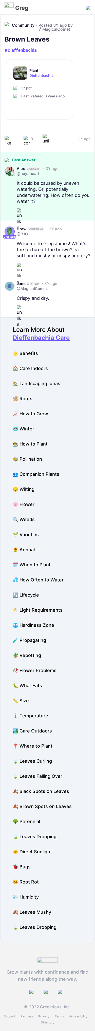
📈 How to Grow (30, 413)
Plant (33, 70)
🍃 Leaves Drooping (34, 927)
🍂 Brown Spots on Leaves (42, 806)
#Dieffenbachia (21, 50)
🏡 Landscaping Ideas (36, 383)
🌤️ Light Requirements (38, 610)
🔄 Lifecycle (26, 595)
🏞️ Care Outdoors (32, 730)
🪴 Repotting (27, 655)
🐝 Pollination (27, 459)
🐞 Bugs (22, 866)
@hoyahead (28, 173)
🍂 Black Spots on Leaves (41, 791)
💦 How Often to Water (38, 579)
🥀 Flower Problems (34, 670)
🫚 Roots (22, 398)
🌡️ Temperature (30, 715)
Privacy (43, 1016)
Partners (27, 1016)
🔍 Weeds (24, 519)
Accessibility (78, 1016)
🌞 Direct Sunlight (32, 851)
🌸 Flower (23, 504)
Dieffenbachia (41, 75)
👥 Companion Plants (36, 474)
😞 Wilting (23, 489)
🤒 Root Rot (26, 882)
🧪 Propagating (29, 640)
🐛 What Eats (27, 685)
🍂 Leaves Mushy (32, 912)
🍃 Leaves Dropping (34, 836)
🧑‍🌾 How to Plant (30, 444)
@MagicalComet (54, 29)
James (23, 283)
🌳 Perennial (26, 821)
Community (23, 25)
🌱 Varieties (26, 534)
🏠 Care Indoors (30, 368)
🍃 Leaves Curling (32, 761)
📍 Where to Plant (32, 746)
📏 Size (21, 700)
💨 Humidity (26, 897)
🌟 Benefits (25, 353)
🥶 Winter (23, 428)
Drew (22, 229)
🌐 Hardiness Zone (33, 625)
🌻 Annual (24, 549)
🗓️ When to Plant (32, 564)
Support (9, 1016)
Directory (47, 1022)
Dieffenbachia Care (41, 337)
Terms (59, 1016)
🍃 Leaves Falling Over (37, 776)
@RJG (22, 234)
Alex (21, 168)
